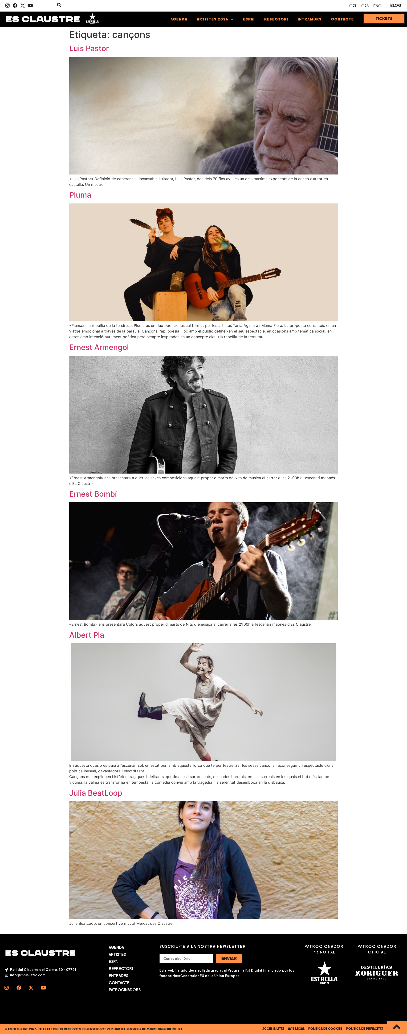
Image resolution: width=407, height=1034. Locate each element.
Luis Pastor (89, 48)
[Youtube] (30, 5)
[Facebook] (15, 5)
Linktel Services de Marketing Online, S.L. (149, 1029)
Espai (249, 19)
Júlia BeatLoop (95, 793)
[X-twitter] (22, 5)
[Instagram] (7, 5)
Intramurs (310, 19)
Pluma (80, 194)
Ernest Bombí (93, 494)
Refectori (276, 19)
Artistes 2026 (212, 19)
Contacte (342, 19)
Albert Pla (86, 635)
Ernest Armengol (99, 347)
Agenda (179, 19)
